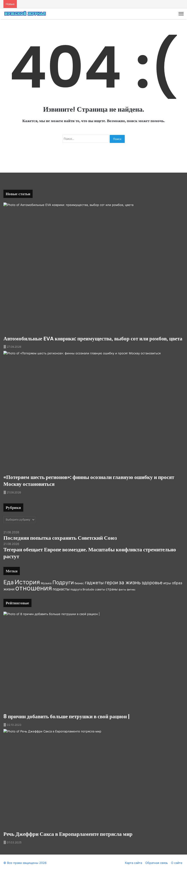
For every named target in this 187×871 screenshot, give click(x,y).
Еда (8, 582)
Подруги (63, 582)
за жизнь (130, 582)
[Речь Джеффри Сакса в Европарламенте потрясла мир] (93, 780)
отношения (33, 588)
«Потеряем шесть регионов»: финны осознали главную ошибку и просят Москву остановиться (88, 481)
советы (100, 589)
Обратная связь (156, 863)
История (27, 582)
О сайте (176, 863)
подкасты (61, 589)
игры (167, 583)
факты (122, 589)
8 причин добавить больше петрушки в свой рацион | (66, 716)
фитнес (131, 589)
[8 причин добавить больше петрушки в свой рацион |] (93, 662)
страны (112, 589)
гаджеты (94, 582)
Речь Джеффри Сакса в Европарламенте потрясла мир (67, 834)
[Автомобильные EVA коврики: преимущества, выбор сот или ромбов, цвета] (93, 269)
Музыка (46, 583)
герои (111, 582)
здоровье (152, 582)
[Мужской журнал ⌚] (25, 14)
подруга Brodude (82, 589)
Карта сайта (133, 863)
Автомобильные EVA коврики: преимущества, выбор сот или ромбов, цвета (92, 338)
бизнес (79, 583)
